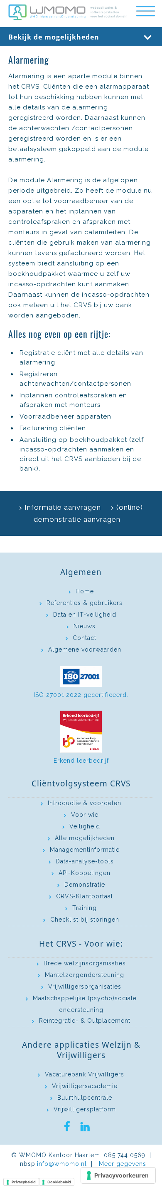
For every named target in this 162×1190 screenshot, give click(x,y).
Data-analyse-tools (85, 861)
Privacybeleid (24, 1182)
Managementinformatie (85, 849)
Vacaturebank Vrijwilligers (84, 1074)
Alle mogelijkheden (85, 838)
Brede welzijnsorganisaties (85, 963)
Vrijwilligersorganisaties (84, 986)
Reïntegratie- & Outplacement (84, 1020)
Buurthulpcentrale (84, 1097)
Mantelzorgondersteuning (84, 975)
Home (85, 591)
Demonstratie (84, 884)
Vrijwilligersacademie (85, 1086)
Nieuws (85, 626)
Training (84, 908)
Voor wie (84, 814)
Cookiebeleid (59, 1182)
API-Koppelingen (84, 873)
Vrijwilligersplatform (85, 1109)
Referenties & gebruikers (85, 603)
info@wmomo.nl (62, 1163)
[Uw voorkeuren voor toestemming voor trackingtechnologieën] (118, 1175)
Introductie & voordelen (84, 803)
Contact (84, 638)
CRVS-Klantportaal (84, 896)
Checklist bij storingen (84, 919)
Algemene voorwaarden (84, 649)
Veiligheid (84, 826)
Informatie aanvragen (63, 507)
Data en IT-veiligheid (84, 614)
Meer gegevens (122, 1163)
